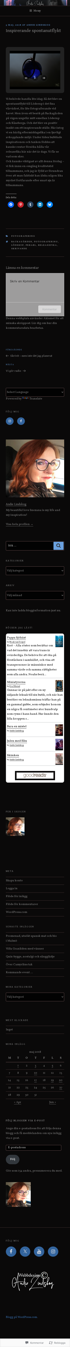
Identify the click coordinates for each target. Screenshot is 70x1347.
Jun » (52, 1102)
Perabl (31, 245)
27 (60, 1088)
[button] (26, 78)
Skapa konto (14, 881)
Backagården (21, 241)
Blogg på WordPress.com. (22, 1317)
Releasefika (47, 245)
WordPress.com (16, 912)
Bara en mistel (16, 727)
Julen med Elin (17, 741)
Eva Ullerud (15, 686)
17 (35, 1080)
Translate (35, 399)
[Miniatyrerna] (59, 691)
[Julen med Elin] (59, 748)
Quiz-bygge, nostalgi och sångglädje (30, 957)
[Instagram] (10, 421)
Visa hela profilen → (19, 524)
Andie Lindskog (38, 25)
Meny (37, 11)
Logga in (12, 889)
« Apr (17, 1102)
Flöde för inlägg (16, 896)
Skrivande (19, 248)
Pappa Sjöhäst (16, 638)
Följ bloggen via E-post (25, 1120)
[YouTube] (39, 1251)
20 (60, 1080)
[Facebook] (21, 421)
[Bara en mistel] (59, 734)
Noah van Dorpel (17, 642)
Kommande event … (19, 972)
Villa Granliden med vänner (25, 949)
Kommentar (49, 309)
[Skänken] (59, 763)
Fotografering (23, 236)
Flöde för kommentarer (22, 904)
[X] (25, 1251)
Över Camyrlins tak (19, 965)
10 (35, 1073)
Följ (12, 1159)
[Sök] (58, 546)
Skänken (13, 755)
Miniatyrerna (16, 682)
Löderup (17, 245)
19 (52, 1080)
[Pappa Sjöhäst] (59, 646)
